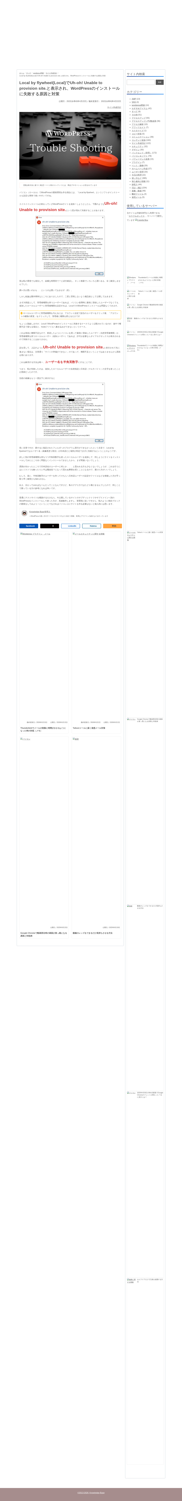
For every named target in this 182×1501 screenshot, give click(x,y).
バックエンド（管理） (142, 153)
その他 (135, 115)
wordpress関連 (38, 73)
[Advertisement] (91, 42)
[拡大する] (101, 219)
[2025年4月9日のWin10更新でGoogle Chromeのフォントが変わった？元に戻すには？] (131, 332)
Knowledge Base (34, 13)
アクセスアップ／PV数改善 (144, 121)
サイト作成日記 (51, 73)
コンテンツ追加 (139, 140)
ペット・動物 (138, 165)
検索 (159, 82)
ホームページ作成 (140, 169)
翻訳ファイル (138, 194)
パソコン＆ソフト (140, 156)
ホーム (21, 73)
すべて (28, 73)
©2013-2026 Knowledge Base (91, 1493)
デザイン (136, 150)
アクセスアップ (139, 118)
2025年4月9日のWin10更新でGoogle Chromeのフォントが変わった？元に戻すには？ (150, 1095)
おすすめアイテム (140, 108)
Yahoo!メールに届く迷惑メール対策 (89, 728)
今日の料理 (137, 175)
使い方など (137, 178)
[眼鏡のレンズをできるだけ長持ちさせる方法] (129, 318)
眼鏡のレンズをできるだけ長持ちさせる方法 (92, 933)
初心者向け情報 (139, 181)
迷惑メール (137, 197)
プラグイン (137, 162)
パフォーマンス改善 (141, 159)
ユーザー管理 (138, 172)
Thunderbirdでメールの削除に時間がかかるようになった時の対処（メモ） (43, 729)
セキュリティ (138, 146)
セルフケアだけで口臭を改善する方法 (150, 1281)
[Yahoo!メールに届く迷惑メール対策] (131, 295)
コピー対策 (137, 134)
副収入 (135, 184)
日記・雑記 (137, 188)
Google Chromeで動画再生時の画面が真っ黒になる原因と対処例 (43, 934)
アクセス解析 (138, 124)
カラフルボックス (137, 216)
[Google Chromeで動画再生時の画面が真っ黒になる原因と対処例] (131, 305)
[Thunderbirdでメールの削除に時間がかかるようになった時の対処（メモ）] (131, 280)
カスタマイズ (138, 131)
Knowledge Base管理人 (39, 512)
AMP (134, 99)
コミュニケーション (141, 137)
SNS (134, 102)
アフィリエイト (139, 127)
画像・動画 (137, 191)
